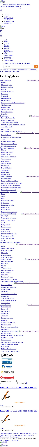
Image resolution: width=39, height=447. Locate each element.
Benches (3, 82)
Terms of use (7, 57)
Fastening (4, 320)
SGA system (5, 346)
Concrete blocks (6, 159)
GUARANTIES (9, 21)
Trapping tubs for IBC (7, 236)
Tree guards (4, 96)
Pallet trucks (5, 263)
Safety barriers (5, 170)
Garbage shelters (6, 135)
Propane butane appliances (9, 212)
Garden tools (5, 329)
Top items (8, 6)
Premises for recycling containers (11, 137)
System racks (5, 203)
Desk (12, 6)
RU (20, 8)
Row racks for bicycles (8, 118)
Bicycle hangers (6, 129)
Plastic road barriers (7, 152)
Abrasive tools (5, 311)
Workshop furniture (7, 257)
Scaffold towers (6, 340)
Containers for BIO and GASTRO (11, 183)
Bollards (3, 89)
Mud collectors (5, 229)
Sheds (3, 139)
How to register (8, 55)
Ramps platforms (6, 272)
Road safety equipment (7, 148)
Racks (3, 246)
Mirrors (3, 150)
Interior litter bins (6, 178)
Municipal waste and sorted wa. (10, 185)
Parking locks (5, 172)
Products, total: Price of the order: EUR (16, 5)
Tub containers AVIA (7, 298)
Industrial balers (6, 255)
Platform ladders (6, 333)
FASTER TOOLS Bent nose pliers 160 (18, 387)
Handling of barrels (7, 277)
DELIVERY (7, 20)
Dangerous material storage (8, 214)
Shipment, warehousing (8, 322)
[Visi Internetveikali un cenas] (4, 445)
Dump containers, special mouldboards (11, 281)
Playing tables (5, 107)
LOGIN (6, 14)
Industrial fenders (6, 168)
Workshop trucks (6, 268)
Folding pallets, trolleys (8, 205)
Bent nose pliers (14, 71)
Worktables (4, 253)
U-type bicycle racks (7, 120)
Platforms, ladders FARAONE (9, 331)
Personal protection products (9, 327)
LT (1, 11)
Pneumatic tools (6, 325)
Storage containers (6, 285)
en (3, 28)
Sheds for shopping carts (8, 146)
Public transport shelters (8, 141)
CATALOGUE (8, 18)
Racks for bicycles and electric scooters (13, 124)
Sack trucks (4, 275)
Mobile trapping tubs (7, 238)
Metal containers (6, 289)
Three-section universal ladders (10, 351)
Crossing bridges (6, 163)
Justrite (3, 240)
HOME (6, 16)
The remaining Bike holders (9, 122)
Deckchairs (4, 94)
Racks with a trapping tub (9, 234)
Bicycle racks (4, 116)
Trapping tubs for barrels (8, 218)
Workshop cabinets (7, 250)
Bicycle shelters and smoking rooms (10, 131)
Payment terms (8, 52)
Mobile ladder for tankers (8, 349)
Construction (5, 313)
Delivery (6, 45)
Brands (6, 41)
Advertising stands (6, 127)
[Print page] (27, 383)
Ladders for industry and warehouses (12, 335)
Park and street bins (7, 87)
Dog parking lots (6, 98)
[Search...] (36, 66)
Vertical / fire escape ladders (9, 344)
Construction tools (21, 70)
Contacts (16, 6)
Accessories (4, 291)
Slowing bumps (6, 154)
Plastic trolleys (5, 209)
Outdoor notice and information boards (12, 103)
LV (20, 6)
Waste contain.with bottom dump (11, 187)
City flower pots (6, 105)
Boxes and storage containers (8, 192)
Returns (6, 53)
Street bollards (5, 175)
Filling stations (5, 225)
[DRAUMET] (7, 379)
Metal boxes (5, 296)
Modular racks (5, 231)
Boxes (3, 194)
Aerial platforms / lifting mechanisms (12, 342)
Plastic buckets (5, 207)
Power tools (4, 309)
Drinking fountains (6, 112)
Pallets (3, 198)
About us (6, 48)
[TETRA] (7, 369)
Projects (2, 6)
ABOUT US (8, 23)
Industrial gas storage (7, 200)
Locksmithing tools (7, 318)
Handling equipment (6, 259)
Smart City (4, 114)
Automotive (4, 316)
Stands (3, 222)
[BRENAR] (7, 374)
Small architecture (5, 80)
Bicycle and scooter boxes (9, 144)
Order (2, 405)
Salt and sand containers (8, 157)
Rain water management (8, 190)
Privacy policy (8, 58)
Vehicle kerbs (5, 166)
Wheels (3, 266)
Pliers (6, 71)
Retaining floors (6, 227)
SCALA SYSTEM (7, 337)
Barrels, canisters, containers (9, 181)
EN (1, 10)
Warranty (6, 46)
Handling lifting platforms (9, 279)
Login (5, 40)
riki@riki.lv (15, 440)
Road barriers (5, 161)
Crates (3, 196)
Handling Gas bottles (7, 270)
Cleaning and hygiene (7, 248)
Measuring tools (6, 307)
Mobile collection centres (8, 300)
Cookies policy (8, 60)
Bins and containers (6, 176)
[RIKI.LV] (7, 357)
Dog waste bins (6, 100)
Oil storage (4, 216)
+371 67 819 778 (5, 440)
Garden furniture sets (7, 91)
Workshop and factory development (10, 242)
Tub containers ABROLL (9, 294)
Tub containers (5, 303)
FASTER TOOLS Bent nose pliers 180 (18, 411)
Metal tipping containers (8, 287)
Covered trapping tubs (7, 220)
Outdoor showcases (7, 109)
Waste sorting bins (6, 85)
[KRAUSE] (7, 363)
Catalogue (12, 70)
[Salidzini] (4, 442)
